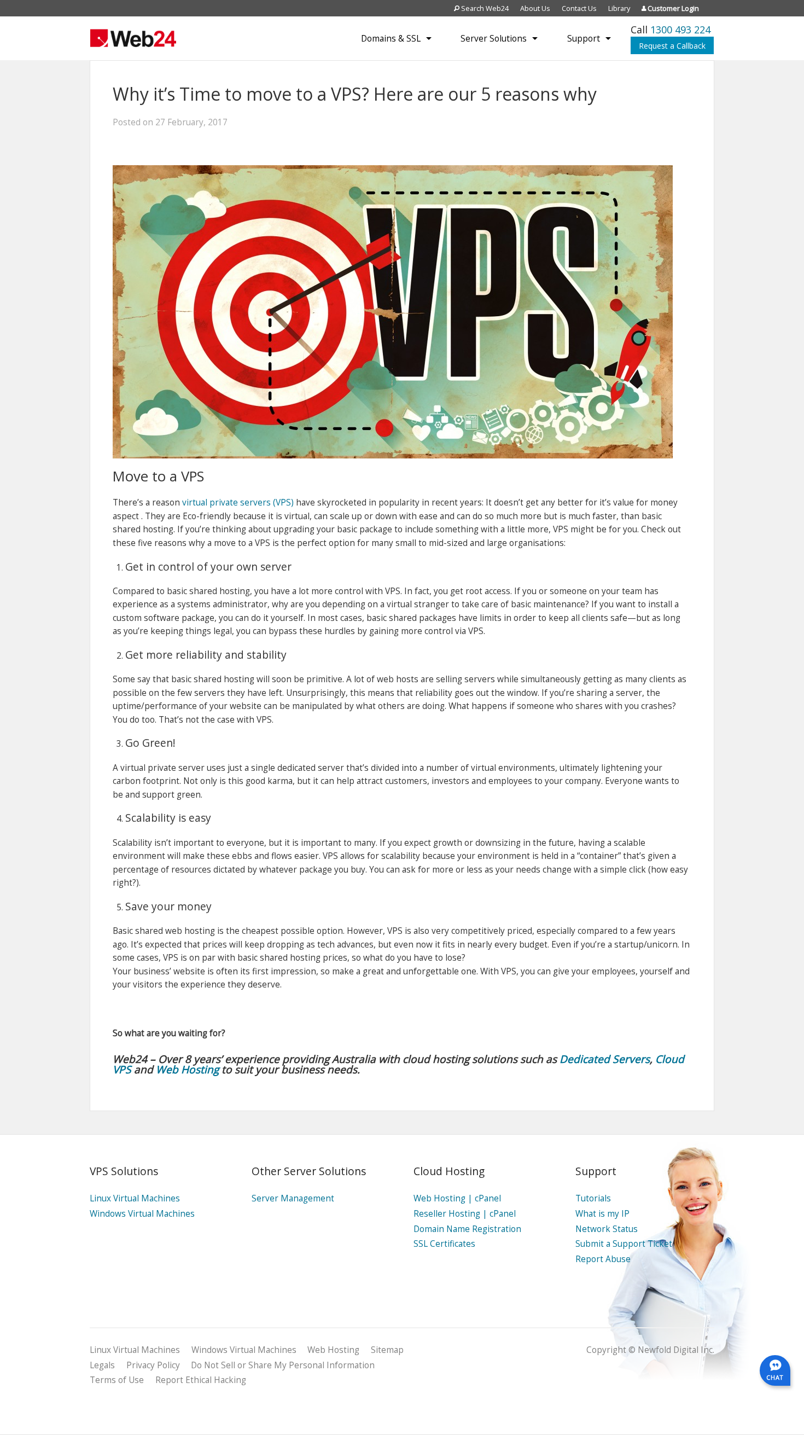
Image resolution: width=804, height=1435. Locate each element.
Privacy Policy (153, 1365)
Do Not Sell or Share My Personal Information (283, 1365)
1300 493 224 (680, 29)
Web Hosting (187, 1069)
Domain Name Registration (467, 1229)
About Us (535, 8)
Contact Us (579, 8)
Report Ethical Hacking (200, 1380)
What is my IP (602, 1213)
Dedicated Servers (605, 1058)
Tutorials (593, 1198)
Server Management (293, 1198)
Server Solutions (494, 38)
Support (583, 38)
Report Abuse (603, 1259)
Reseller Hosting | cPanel (464, 1213)
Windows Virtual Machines (142, 1213)
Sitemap (387, 1350)
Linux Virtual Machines (135, 1198)
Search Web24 (484, 8)
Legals (102, 1365)
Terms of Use (117, 1380)
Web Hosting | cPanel (457, 1198)
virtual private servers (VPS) (238, 502)
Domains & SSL (391, 38)
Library (619, 8)
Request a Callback (672, 45)
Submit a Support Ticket (623, 1244)
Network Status (606, 1229)
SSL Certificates (444, 1244)
